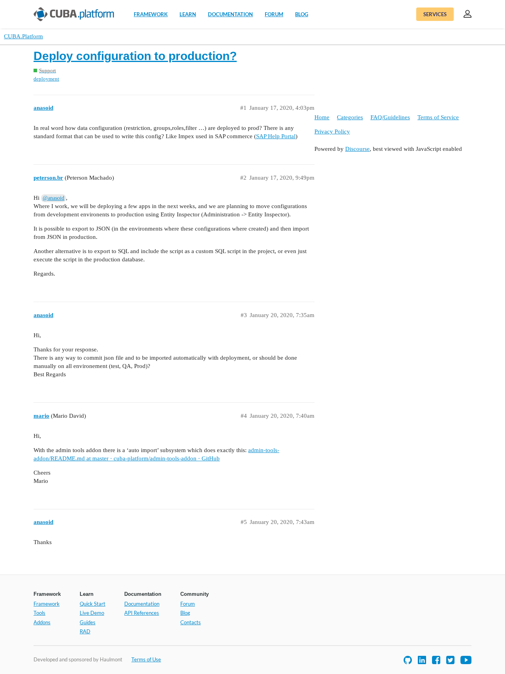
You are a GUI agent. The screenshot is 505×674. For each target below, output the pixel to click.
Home (321, 117)
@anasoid (53, 198)
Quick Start (92, 603)
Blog (301, 14)
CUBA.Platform (23, 36)
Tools (39, 613)
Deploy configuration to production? (135, 55)
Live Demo (92, 613)
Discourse (357, 149)
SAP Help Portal (276, 136)
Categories (350, 117)
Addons (42, 622)
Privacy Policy (332, 131)
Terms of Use (146, 659)
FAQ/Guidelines (390, 117)
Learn (188, 14)
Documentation (230, 14)
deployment (46, 79)
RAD (85, 631)
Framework (151, 14)
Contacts (190, 622)
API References (141, 613)
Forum (274, 14)
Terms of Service (438, 117)
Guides (87, 622)
